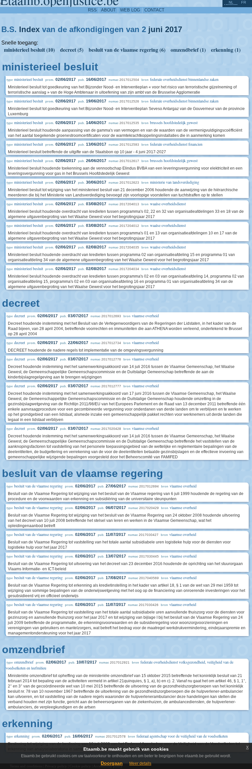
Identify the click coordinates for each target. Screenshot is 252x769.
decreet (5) (71, 49)
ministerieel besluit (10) (29, 49)
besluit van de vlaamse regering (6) (127, 49)
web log (130, 10)
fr (243, 2)
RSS (92, 10)
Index (29, 29)
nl (231, 2)
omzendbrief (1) (188, 49)
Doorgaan (112, 763)
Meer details (140, 763)
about (108, 10)
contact (154, 10)
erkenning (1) (226, 49)
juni (155, 29)
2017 (173, 29)
